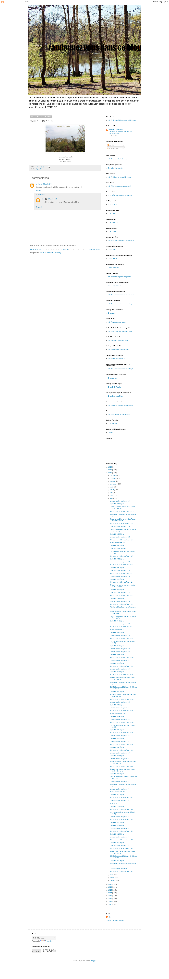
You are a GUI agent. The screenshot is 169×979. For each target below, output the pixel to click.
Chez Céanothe (113, 268)
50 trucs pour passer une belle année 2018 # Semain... (122, 507)
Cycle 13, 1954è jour (117, 504)
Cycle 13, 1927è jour (117, 843)
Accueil (65, 249)
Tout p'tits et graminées (115, 168)
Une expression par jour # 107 (120, 660)
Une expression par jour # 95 (119, 817)
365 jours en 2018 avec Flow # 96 (121, 809)
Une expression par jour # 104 (120, 708)
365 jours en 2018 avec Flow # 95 (121, 820)
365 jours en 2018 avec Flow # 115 (121, 573)
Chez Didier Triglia (114, 387)
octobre (113, 481)
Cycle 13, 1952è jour (117, 545)
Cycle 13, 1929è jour (117, 825)
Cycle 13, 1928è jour (117, 834)
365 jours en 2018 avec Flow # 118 (121, 540)
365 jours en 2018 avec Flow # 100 (121, 750)
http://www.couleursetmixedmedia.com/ (121, 295)
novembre (113, 478)
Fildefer (110, 432)
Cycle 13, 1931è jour (117, 806)
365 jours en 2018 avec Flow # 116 (121, 565)
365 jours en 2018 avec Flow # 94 (121, 831)
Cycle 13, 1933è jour (117, 774)
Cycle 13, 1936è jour (117, 738)
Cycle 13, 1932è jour (117, 795)
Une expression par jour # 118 (120, 537)
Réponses (41, 195)
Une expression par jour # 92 (119, 845)
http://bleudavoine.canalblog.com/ (119, 186)
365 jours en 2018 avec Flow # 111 (121, 627)
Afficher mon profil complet (115, 920)
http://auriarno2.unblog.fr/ (116, 358)
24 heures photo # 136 (117, 714)
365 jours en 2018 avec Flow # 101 (121, 744)
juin (111, 493)
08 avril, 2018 (47, 184)
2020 (110, 467)
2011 (110, 901)
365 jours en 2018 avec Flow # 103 (121, 722)
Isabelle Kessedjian (115, 129)
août (111, 487)
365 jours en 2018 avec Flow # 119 (121, 524)
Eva (43, 199)
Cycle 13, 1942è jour (117, 663)
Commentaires (114, 149)
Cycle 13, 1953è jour (117, 534)
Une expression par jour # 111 (120, 624)
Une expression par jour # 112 (120, 601)
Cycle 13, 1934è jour (117, 756)
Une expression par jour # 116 (120, 562)
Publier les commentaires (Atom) (50, 253)
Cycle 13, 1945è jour (117, 632)
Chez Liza (111, 213)
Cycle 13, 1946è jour (117, 621)
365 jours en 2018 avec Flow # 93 (121, 840)
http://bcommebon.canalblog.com (119, 414)
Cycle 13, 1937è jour (117, 730)
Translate (48, 941)
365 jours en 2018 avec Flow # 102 (121, 733)
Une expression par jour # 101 (120, 741)
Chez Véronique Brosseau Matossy (120, 195)
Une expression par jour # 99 (119, 759)
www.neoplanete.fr (114, 286)
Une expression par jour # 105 (120, 702)
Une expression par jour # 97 (119, 789)
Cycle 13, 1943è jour (117, 654)
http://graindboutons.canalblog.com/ (120, 331)
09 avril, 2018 (52, 199)
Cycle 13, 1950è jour (117, 568)
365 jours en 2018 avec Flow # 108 (121, 657)
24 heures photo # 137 (117, 630)
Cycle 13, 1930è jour (117, 822)
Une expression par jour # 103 (120, 719)
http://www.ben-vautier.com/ (117, 322)
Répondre (39, 190)
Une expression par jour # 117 (120, 548)
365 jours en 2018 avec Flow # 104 (121, 711)
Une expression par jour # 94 (119, 828)
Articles (111, 145)
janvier (112, 880)
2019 (110, 470)
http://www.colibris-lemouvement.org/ (120, 369)
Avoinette (39, 184)
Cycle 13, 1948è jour (117, 590)
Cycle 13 (39, 169)
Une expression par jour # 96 (119, 800)
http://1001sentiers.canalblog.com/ (119, 177)
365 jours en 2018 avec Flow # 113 (121, 595)
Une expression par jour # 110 (120, 635)
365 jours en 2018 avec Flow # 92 (121, 848)
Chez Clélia (112, 249)
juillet (112, 490)
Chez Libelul (112, 231)
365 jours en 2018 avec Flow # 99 (121, 766)
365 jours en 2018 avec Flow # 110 (121, 638)
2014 (110, 893)
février (112, 878)
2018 (110, 473)
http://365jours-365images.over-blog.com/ (122, 120)
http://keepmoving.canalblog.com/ (119, 277)
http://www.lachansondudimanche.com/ (121, 405)
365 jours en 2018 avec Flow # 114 (121, 582)
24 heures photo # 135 (117, 792)
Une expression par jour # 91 (119, 868)
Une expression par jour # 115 (120, 570)
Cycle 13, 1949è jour (117, 579)
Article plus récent (36, 249)
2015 (110, 890)
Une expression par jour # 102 (120, 736)
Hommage (113, 803)
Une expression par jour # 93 (119, 837)
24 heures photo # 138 (117, 543)
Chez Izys (111, 313)
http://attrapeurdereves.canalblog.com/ (121, 240)
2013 (110, 896)
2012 (110, 899)
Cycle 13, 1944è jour (117, 646)
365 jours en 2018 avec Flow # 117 (121, 556)
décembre (113, 475)
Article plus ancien (94, 249)
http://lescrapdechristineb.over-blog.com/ (121, 304)
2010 (110, 904)
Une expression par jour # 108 (120, 652)
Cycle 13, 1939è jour (117, 705)
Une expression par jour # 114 (120, 576)
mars (112, 875)
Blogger (93, 961)
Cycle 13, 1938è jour (117, 716)
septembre (114, 484)
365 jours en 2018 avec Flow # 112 (121, 604)
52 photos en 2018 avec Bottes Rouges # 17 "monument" (123, 520)
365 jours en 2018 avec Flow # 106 (121, 675)
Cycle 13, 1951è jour (117, 559)
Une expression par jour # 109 (120, 649)
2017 (110, 884)
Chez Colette (112, 204)
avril (111, 498)
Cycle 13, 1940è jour (117, 692)
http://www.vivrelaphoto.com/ (117, 159)
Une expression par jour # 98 (119, 781)
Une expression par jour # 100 (120, 753)
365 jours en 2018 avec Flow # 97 (121, 798)
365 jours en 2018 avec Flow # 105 (121, 699)
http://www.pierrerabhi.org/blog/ (118, 349)
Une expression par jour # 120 (120, 501)
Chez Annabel (113, 423)
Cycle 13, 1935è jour (117, 747)
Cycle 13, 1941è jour (117, 672)
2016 (110, 887)
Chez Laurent (112, 378)
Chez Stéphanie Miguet (116, 396)
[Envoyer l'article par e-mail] (48, 167)
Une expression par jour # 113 (120, 592)
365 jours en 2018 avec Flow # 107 (121, 666)
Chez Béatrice (113, 222)
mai (111, 495)
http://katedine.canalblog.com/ (118, 340)
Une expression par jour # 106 (120, 669)
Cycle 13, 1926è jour (117, 861)
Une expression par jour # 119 (120, 526)
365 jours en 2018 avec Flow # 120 (121, 511)
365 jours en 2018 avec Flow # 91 (121, 871)
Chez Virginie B (113, 258)
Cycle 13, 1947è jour (117, 598)
